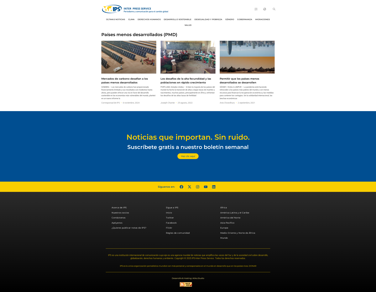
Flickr (169, 227)
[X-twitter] (189, 186)
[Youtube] (205, 186)
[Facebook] (181, 186)
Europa (224, 227)
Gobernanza (244, 19)
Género (229, 19)
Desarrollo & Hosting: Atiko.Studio (188, 278)
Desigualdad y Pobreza (208, 19)
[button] (274, 9)
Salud (188, 25)
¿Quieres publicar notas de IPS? (129, 227)
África (223, 207)
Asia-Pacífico (227, 222)
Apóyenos (117, 222)
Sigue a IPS (172, 207)
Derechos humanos (149, 19)
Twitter (170, 217)
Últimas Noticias (115, 19)
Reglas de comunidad (178, 233)
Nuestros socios (120, 212)
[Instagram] (197, 186)
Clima (131, 19)
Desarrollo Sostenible (177, 19)
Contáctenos (119, 217)
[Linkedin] (213, 186)
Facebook (171, 222)
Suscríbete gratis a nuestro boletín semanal (188, 147)
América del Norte (230, 217)
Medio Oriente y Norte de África (237, 233)
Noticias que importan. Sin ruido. (188, 137)
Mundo (224, 238)
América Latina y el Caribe (234, 212)
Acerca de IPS (119, 207)
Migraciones (262, 19)
